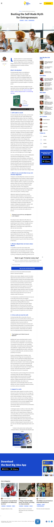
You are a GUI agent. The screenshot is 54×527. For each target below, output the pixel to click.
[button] (27, 258)
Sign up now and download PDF (27, 268)
